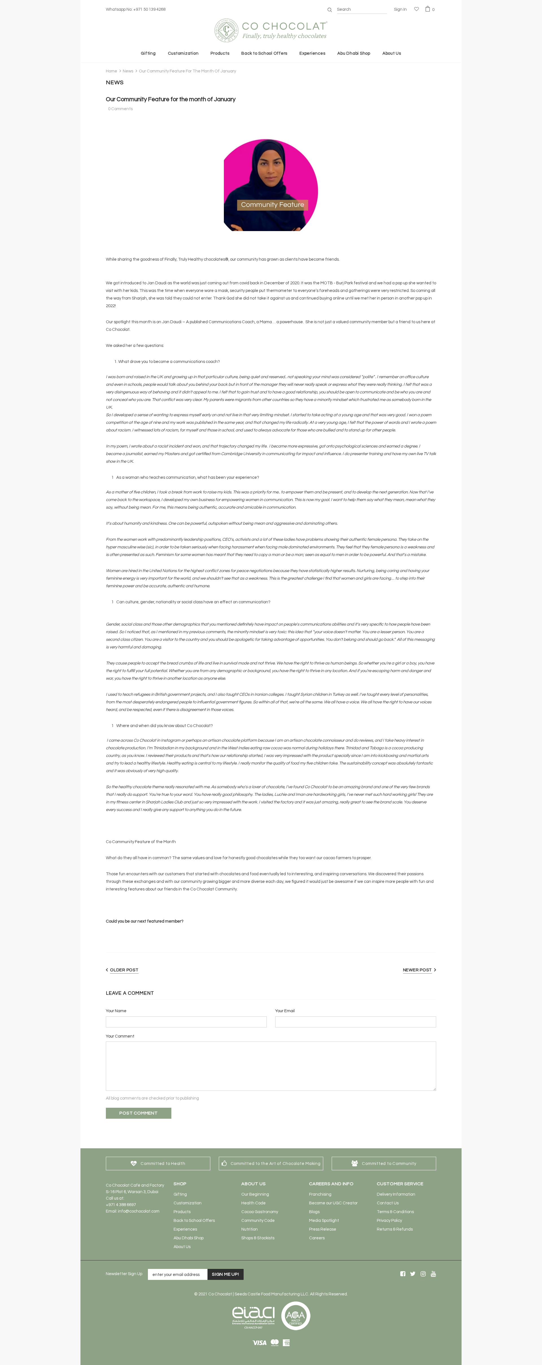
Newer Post (417, 970)
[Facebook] (401, 1274)
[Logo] (271, 30)
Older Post (124, 970)
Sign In (400, 9)
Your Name (116, 1011)
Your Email (285, 1011)
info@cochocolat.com (138, 1211)
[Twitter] (412, 1274)
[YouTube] (432, 1274)
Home (111, 71)
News (128, 71)
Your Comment (120, 1036)
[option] (158, 1163)
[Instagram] (422, 1274)
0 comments (120, 109)
